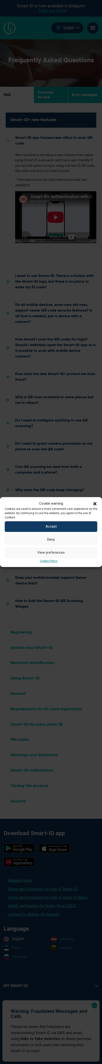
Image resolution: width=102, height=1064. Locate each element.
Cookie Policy (48, 561)
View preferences (51, 552)
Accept (51, 526)
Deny (51, 539)
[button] (95, 503)
